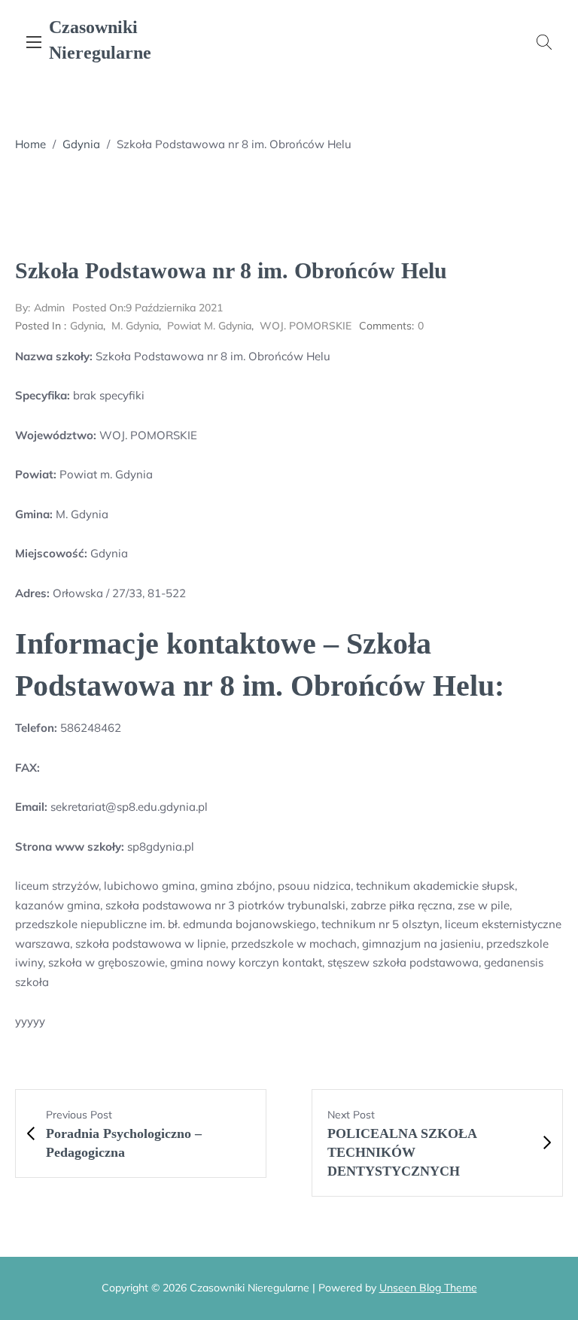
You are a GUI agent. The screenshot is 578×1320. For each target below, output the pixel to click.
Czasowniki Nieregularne (100, 39)
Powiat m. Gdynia (209, 325)
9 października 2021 (147, 307)
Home (30, 144)
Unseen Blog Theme (428, 1287)
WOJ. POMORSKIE (305, 325)
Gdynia (81, 144)
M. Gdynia (135, 325)
